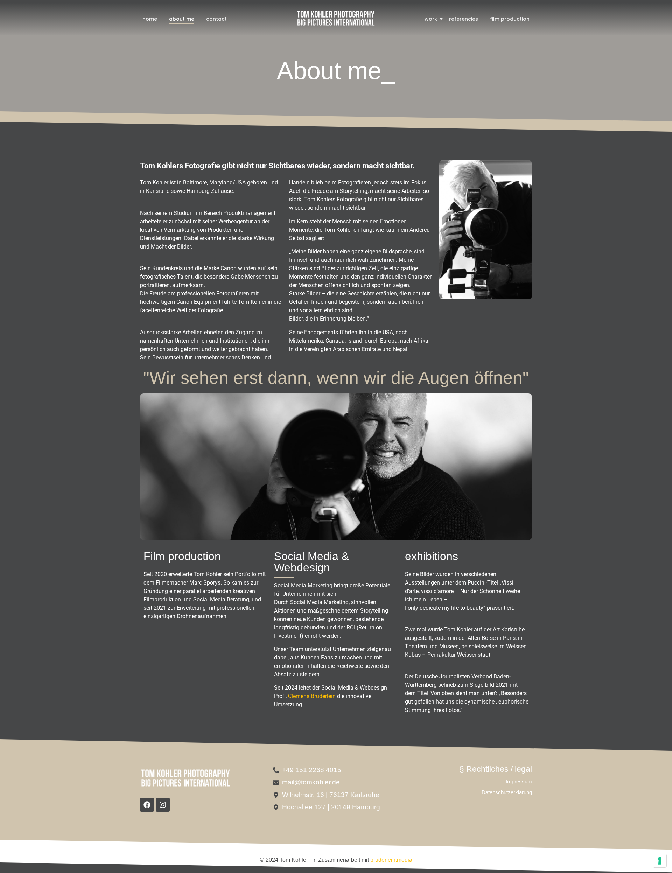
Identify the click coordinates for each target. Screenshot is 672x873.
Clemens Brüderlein (312, 696)
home (149, 18)
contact (216, 18)
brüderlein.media (391, 860)
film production (510, 18)
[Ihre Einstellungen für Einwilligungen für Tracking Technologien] (659, 860)
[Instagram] (163, 805)
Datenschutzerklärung (507, 792)
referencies (463, 18)
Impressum (519, 781)
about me (181, 18)
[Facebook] (147, 805)
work (431, 18)
